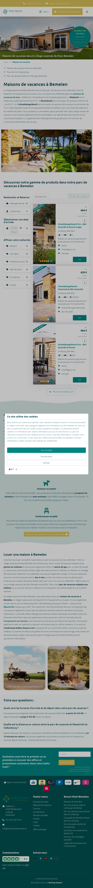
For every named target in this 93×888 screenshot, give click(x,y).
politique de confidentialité (17, 438)
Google (30, 438)
